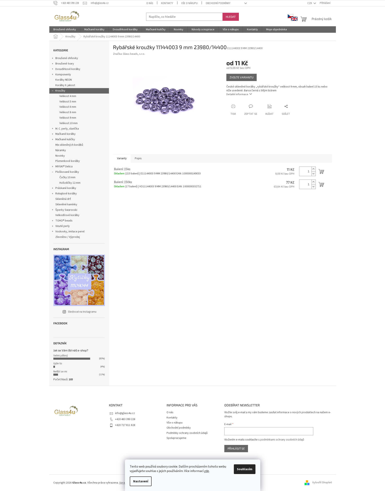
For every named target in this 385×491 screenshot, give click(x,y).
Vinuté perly (62, 226)
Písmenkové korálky (67, 161)
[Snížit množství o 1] (313, 173)
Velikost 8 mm (67, 112)
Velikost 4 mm (67, 96)
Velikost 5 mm (67, 102)
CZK (310, 3)
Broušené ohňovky (66, 58)
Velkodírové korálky (67, 215)
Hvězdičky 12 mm (69, 183)
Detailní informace (237, 94)
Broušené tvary (64, 64)
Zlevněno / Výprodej (67, 237)
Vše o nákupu (189, 3)
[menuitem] (64, 29)
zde (206, 471)
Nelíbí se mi (60, 372)
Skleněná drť (63, 199)
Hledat (231, 16)
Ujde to (57, 363)
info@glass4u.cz (125, 413)
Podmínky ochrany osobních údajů (187, 433)
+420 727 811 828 (125, 425)
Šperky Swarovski (66, 210)
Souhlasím (244, 469)
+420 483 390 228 (125, 419)
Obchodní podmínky (218, 3)
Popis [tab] (138, 158)
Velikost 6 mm (67, 107)
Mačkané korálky (65, 134)
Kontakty (167, 3)
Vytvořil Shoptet (322, 483)
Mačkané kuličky (65, 139)
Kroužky (60, 91)
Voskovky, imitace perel (69, 232)
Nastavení (140, 481)
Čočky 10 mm (67, 177)
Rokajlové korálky (66, 194)
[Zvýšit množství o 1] (313, 169)
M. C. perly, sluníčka (67, 129)
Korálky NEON (63, 80)
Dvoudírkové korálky (67, 69)
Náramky (60, 150)
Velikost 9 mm (67, 118)
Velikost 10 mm (68, 123)
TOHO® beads (64, 221)
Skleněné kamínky (66, 204)
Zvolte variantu (241, 77)
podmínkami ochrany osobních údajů (282, 440)
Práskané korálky (65, 188)
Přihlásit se (236, 448)
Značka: (129, 54)
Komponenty (63, 75)
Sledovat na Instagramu (82, 312)
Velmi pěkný (60, 356)
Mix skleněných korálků (69, 145)
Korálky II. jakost (65, 85)
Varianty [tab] (122, 158)
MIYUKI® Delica (64, 166)
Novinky (60, 156)
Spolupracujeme (176, 438)
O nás (149, 3)
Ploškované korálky (67, 172)
